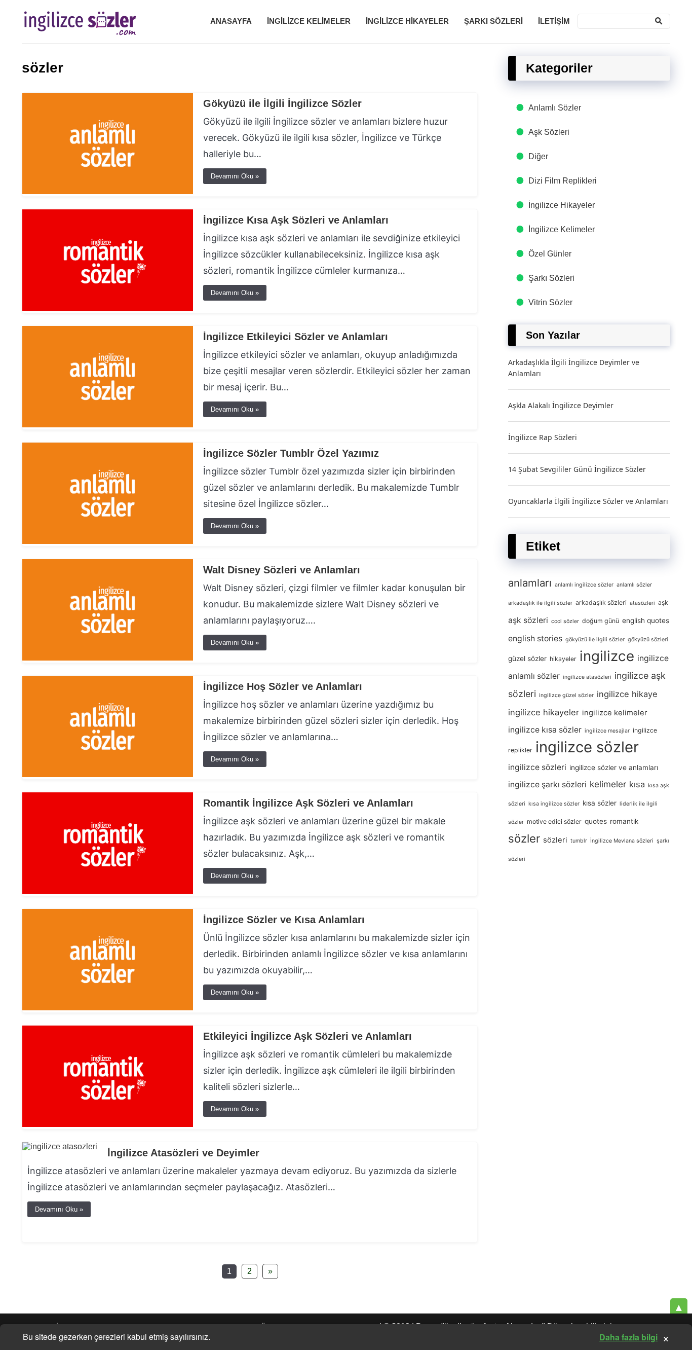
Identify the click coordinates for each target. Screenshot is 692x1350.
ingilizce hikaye (627, 694)
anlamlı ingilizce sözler (584, 584)
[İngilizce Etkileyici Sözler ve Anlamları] (107, 424)
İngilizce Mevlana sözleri (621, 840)
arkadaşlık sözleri (601, 602)
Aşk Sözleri (548, 132)
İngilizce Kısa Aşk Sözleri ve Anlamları (296, 220)
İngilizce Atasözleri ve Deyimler (183, 1152)
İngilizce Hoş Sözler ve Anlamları (282, 686)
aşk (663, 602)
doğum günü (600, 621)
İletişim (554, 21)
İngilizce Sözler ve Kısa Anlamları (284, 919)
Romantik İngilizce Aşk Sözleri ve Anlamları (308, 803)
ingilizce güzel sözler (566, 695)
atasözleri (642, 603)
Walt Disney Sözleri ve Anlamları (281, 569)
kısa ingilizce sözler (554, 803)
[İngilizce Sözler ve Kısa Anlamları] (107, 1007)
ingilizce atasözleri (587, 677)
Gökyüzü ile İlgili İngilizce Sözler (282, 103)
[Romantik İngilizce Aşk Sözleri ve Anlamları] (107, 891)
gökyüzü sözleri (648, 639)
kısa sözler (600, 803)
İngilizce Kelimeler (309, 21)
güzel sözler (527, 658)
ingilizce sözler (587, 747)
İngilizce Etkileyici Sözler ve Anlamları (295, 336)
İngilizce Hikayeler (407, 21)
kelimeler (608, 784)
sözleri (555, 840)
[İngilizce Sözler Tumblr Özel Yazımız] (107, 541)
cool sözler (565, 621)
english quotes (645, 620)
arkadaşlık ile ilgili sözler (540, 603)
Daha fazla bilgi (628, 1337)
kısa (637, 784)
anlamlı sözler (634, 584)
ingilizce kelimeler (614, 712)
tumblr (578, 840)
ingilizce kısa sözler (545, 730)
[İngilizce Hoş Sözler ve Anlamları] (107, 774)
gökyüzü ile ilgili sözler (595, 639)
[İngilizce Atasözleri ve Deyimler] (59, 1146)
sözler (524, 838)
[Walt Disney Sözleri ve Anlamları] (107, 657)
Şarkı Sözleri (493, 21)
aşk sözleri (528, 620)
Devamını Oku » (235, 176)
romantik (624, 821)
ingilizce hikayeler (543, 712)
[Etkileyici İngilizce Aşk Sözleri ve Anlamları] (107, 1124)
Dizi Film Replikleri (562, 180)
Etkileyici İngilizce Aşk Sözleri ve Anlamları (307, 1036)
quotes (596, 821)
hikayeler (563, 659)
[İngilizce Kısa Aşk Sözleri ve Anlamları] (107, 308)
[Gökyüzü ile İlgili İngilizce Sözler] (107, 191)
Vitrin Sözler (550, 302)
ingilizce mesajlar (607, 730)
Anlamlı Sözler (554, 107)
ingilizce (607, 656)
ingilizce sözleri (537, 767)
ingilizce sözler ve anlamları (613, 767)
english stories (535, 638)
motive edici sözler (554, 821)
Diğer (538, 156)
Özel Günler (549, 253)
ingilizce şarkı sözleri (547, 784)
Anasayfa (231, 21)
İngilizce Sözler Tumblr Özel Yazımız (291, 453)
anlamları (530, 582)
